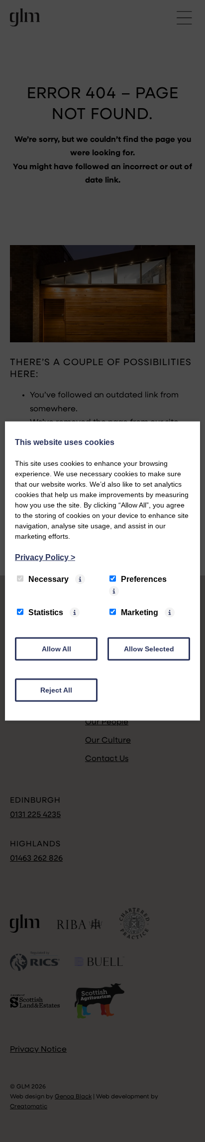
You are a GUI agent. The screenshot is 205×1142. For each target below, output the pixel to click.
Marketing (139, 612)
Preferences (144, 579)
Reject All (56, 690)
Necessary (48, 579)
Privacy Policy (45, 557)
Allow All (56, 649)
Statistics (45, 612)
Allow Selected (149, 649)
